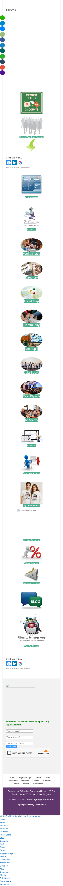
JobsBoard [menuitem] (5, 878)
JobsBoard (31, 372)
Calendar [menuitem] (4, 841)
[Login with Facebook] (8, 162)
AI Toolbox (31, 229)
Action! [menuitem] (3, 856)
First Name (11, 728)
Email (8, 740)
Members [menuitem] (4, 825)
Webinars (31, 445)
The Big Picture (31, 646)
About (38, 777)
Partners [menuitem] (4, 831)
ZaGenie (23, 791)
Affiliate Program (31, 563)
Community (31, 325)
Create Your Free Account (31, 137)
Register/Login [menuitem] (6, 853)
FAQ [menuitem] (2, 844)
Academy (31, 420)
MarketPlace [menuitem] (6, 862)
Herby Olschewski (37, 804)
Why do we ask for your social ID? (18, 167)
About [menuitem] (2, 822)
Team (47, 777)
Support (47, 781)
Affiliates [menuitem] (4, 828)
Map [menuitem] (2, 869)
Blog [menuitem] (2, 838)
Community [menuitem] (5, 872)
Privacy (26, 784)
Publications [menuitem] (5, 835)
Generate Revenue (31, 583)
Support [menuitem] (3, 850)
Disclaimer (38, 784)
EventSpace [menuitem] (5, 881)
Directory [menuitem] (4, 866)
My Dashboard (31, 197)
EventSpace (31, 396)
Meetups (31, 349)
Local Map (31, 301)
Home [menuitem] (3, 819)
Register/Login (25, 777)
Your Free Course (31, 473)
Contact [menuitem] (3, 847)
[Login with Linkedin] (14, 162)
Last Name (11, 734)
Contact (36, 781)
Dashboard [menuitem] (5, 859)
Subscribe (11, 746)
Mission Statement (31, 540)
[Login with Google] (20, 162)
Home (12, 777)
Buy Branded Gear (31, 505)
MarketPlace (31, 254)
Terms (16, 784)
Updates (25, 781)
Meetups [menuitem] (4, 875)
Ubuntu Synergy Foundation (40, 799)
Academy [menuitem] (4, 884)
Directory (31, 277)
